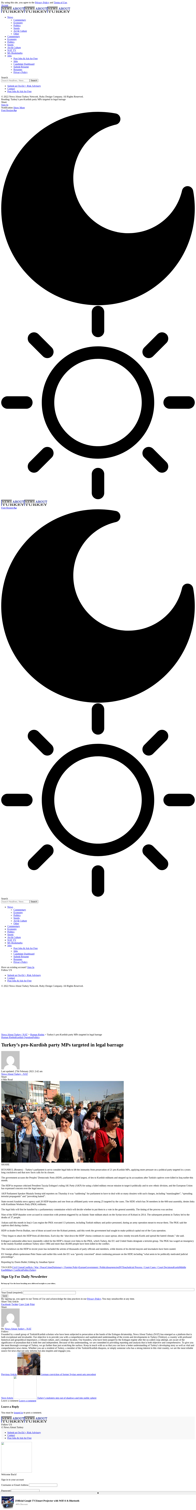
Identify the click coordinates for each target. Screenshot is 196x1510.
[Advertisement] (98, 1010)
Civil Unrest (18, 1267)
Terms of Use (60, 2)
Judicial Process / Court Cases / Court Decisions (150, 1267)
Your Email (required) (12, 1292)
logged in (18, 1412)
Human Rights (8, 1037)
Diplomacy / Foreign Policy (65, 1267)
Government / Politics (96, 1267)
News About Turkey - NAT (14, 1074)
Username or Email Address (14, 1485)
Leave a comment (27, 1400)
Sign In (30, 967)
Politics (36, 1037)
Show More (19, 107)
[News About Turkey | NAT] (35, 12)
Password (6, 1490)
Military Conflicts (13, 1270)
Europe (82, 1267)
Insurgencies (113, 1267)
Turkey (32, 1270)
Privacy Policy (42, 2)
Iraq (125, 1267)
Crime (49, 1267)
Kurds (176, 1267)
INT (121, 1267)
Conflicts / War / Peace (35, 1267)
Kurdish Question (23, 1037)
